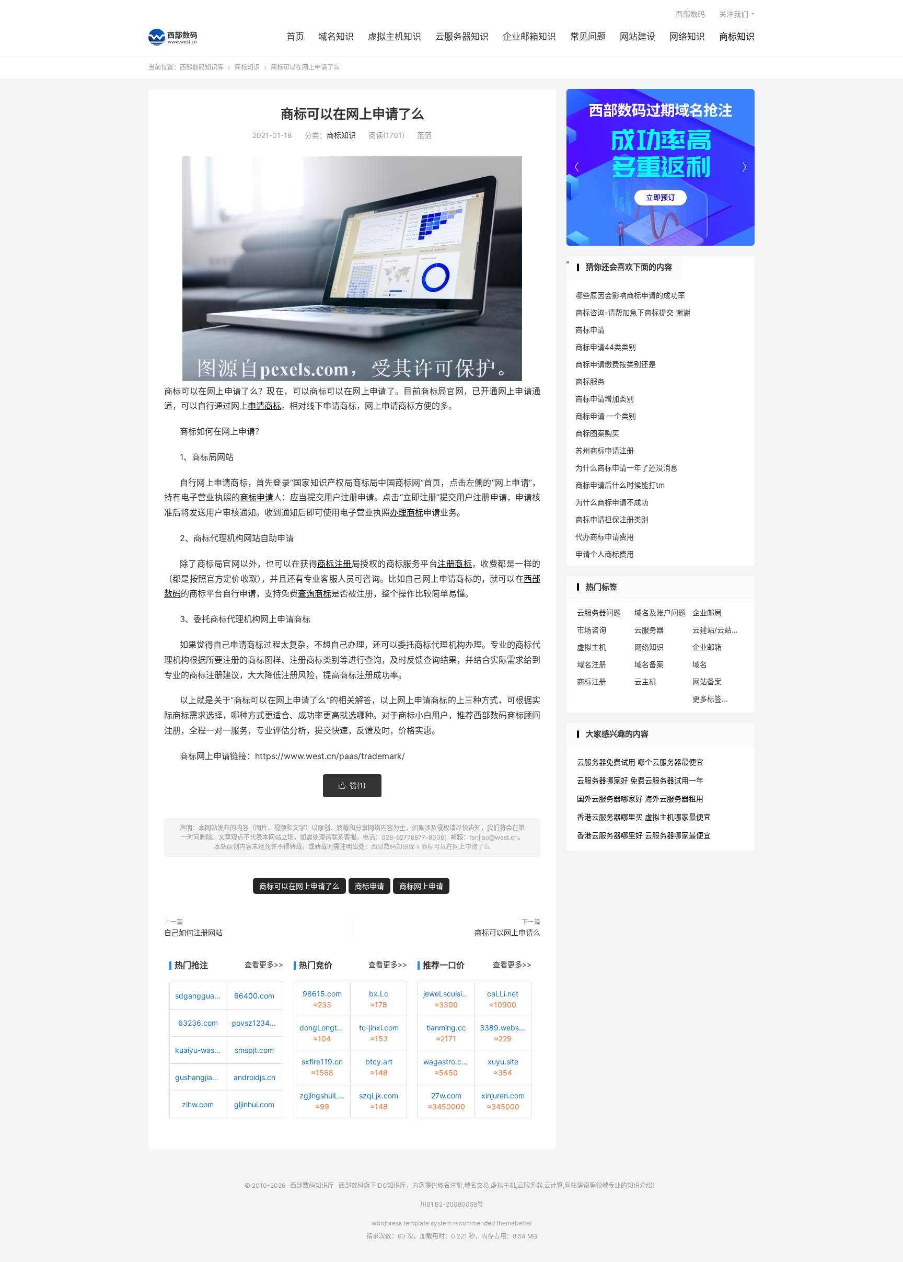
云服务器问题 (599, 612)
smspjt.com (254, 1050)
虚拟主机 (591, 647)
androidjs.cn (254, 1077)
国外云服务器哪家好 (610, 798)
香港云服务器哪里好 (610, 835)
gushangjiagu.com (198, 1077)
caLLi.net (502, 993)
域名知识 (336, 36)
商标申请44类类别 (605, 346)
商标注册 (334, 563)
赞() (352, 785)
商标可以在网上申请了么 (352, 114)
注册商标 (454, 563)
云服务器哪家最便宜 (678, 835)
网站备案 (707, 681)
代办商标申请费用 (604, 536)
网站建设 (637, 36)
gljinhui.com (254, 1104)
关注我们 (733, 13)
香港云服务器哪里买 (610, 816)
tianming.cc (446, 1027)
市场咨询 (591, 629)
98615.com (322, 993)
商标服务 (590, 381)
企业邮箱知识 (529, 36)
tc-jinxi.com (379, 1027)
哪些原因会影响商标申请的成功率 (630, 295)
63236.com (198, 1022)
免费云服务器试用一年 (666, 780)
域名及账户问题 (660, 612)
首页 (295, 36)
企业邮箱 (707, 647)
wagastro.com (446, 1061)
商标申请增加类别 (604, 398)
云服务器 (649, 629)
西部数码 (690, 13)
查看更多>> (264, 964)
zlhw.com (198, 1104)
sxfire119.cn (322, 1061)
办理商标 (406, 512)
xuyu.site (503, 1061)
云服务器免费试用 (606, 762)
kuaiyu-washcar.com (198, 1050)
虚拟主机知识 (394, 36)
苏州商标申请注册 (604, 450)
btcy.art (378, 1061)
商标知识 (737, 36)
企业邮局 (707, 612)
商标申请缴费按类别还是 (615, 364)
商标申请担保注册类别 (612, 519)
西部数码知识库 (172, 37)
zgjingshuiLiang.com (322, 1095)
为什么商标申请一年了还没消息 (626, 467)
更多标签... (710, 698)
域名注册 (591, 664)
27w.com (446, 1095)
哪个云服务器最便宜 (670, 762)
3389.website (502, 1027)
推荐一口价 (444, 965)
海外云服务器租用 (674, 798)
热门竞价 (315, 965)
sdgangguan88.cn (198, 995)
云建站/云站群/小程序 (718, 629)
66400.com (254, 995)
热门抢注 (191, 965)
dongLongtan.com (322, 1027)
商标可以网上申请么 (507, 932)
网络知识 (687, 36)
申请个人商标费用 (604, 553)
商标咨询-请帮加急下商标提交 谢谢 (632, 312)
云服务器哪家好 (602, 780)
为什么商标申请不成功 (612, 502)
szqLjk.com (378, 1095)
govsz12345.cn (254, 1022)
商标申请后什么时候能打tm (620, 484)
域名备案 (649, 664)
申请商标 (264, 405)
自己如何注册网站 (193, 932)
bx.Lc (378, 993)
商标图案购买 (597, 433)
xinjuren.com (503, 1095)
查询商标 (314, 593)
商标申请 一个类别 (605, 415)
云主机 (645, 681)
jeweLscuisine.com (446, 993)
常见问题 (588, 36)
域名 (699, 664)
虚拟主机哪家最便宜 (678, 816)
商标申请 (256, 497)
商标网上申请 (421, 885)
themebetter (514, 1223)
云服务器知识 (462, 36)
